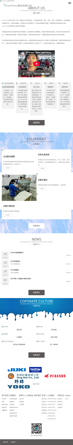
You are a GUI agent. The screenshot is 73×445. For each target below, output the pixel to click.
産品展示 (13, 442)
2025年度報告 (14, 270)
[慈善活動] (39, 326)
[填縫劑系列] (43, 173)
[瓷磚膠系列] (9, 150)
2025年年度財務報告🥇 (17, 252)
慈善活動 (54, 330)
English (68, 395)
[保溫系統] (43, 194)
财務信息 (60, 395)
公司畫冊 (50, 395)
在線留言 (30, 395)
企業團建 (19, 337)
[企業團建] (5, 334)
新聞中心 (22, 395)
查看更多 (36, 123)
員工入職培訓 (54, 344)
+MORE (8, 168)
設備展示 (12, 395)
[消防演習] (5, 326)
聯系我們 (37, 395)
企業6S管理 (53, 337)
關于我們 (5, 395)
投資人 (44, 395)
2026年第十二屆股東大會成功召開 (20, 278)
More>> (69, 255)
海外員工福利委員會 (19, 344)
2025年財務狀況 (15, 261)
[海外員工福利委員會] (8, 341)
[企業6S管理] (40, 334)
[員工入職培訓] (40, 341)
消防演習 (19, 330)
